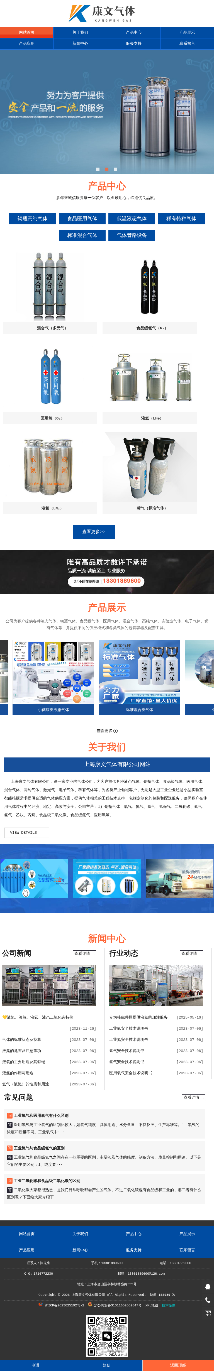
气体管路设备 (132, 235)
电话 (35, 1365)
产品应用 (27, 43)
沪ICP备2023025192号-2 (63, 1306)
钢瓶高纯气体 (33, 219)
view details (23, 832)
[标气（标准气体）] (150, 467)
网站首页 (27, 32)
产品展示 (187, 32)
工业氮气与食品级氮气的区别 (39, 1148)
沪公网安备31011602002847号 (117, 1306)
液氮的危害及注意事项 (21, 1051)
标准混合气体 (82, 235)
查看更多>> (94, 531)
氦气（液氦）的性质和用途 (25, 1084)
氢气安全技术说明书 (126, 1062)
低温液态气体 (132, 219)
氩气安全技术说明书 (126, 1051)
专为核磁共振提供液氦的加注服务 (138, 1017)
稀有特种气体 (181, 219)
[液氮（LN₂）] (50, 467)
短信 (107, 1365)
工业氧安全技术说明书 (128, 1028)
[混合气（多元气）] (50, 287)
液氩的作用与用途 (17, 1073)
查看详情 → (84, 953)
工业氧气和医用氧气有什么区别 (41, 1116)
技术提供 (168, 1306)
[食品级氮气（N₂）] (150, 287)
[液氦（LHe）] (150, 377)
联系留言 (187, 43)
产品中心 (134, 32)
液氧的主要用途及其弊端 (23, 1062)
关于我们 (80, 32)
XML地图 (151, 1306)
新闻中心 (80, 43)
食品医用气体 (82, 219)
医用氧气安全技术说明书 (130, 1073)
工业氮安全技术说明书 (128, 1040)
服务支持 (134, 43)
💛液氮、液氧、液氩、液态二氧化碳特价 (37, 1017)
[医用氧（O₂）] (50, 377)
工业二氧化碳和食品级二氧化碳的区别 (47, 1181)
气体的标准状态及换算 (21, 1040)
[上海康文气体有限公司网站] (107, 22)
